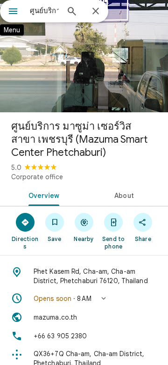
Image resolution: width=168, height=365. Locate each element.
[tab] (42, 194)
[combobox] (44, 10)
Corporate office (37, 177)
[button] (84, 298)
